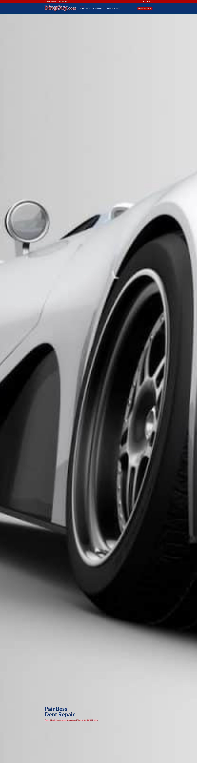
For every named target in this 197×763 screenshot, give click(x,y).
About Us (90, 8)
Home (82, 8)
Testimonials (109, 8)
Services (98, 8)
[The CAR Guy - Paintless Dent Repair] (61, 8)
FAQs (118, 8)
